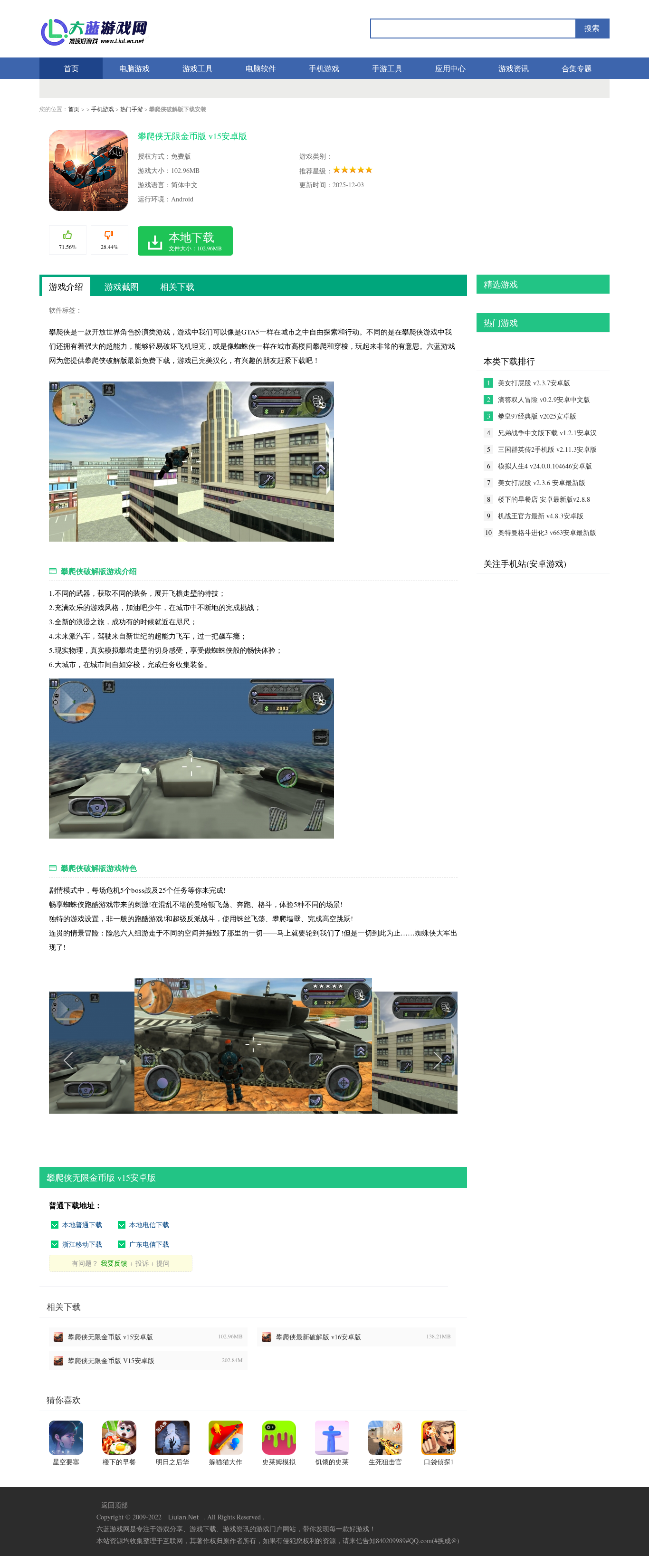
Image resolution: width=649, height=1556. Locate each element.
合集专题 (577, 68)
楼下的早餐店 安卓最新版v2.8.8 (544, 499)
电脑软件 (261, 68)
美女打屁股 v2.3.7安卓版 (534, 382)
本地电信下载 (149, 1224)
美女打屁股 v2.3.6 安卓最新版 (541, 482)
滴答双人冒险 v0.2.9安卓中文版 (544, 399)
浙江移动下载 (82, 1244)
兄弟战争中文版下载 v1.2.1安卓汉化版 (547, 433)
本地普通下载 (82, 1224)
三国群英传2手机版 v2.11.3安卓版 (547, 449)
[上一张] (151, 1059)
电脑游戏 (134, 68)
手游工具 (387, 68)
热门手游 (131, 109)
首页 (71, 68)
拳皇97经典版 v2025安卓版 (537, 415)
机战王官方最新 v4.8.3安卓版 (540, 515)
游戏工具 (197, 68)
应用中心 (450, 68)
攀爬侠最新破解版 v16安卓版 (318, 1336)
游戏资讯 (513, 68)
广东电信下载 (149, 1244)
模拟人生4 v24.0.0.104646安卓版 (545, 465)
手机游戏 (324, 68)
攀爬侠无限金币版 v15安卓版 (110, 1336)
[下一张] (355, 1059)
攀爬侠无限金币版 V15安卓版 (111, 1360)
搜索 (592, 28)
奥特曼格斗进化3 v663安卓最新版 (547, 532)
